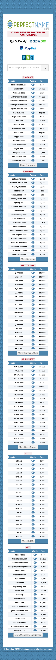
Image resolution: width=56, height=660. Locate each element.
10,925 (42, 145)
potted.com (19, 591)
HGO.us (19, 505)
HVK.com (19, 281)
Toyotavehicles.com (18, 109)
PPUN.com (18, 443)
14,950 (43, 579)
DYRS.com (18, 407)
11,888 (42, 153)
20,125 (43, 630)
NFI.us (19, 517)
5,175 (42, 183)
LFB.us (19, 513)
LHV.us (19, 533)
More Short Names (28, 447)
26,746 (42, 121)
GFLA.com (18, 379)
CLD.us (19, 473)
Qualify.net (18, 203)
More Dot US (28, 541)
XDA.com (19, 337)
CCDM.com (19, 383)
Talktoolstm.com (19, 255)
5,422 (42, 179)
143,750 (42, 105)
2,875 (42, 211)
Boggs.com (19, 137)
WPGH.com (19, 411)
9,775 (42, 85)
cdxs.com (20, 583)
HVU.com (19, 345)
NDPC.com (18, 423)
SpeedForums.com (19, 247)
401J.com (19, 403)
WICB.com (18, 431)
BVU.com (19, 301)
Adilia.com (18, 121)
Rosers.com (19, 191)
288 (42, 191)
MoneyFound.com (18, 199)
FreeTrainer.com (19, 145)
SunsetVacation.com (19, 231)
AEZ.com (19, 297)
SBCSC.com (19, 615)
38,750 (42, 419)
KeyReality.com (19, 587)
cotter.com (19, 603)
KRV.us (19, 481)
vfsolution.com (19, 575)
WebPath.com (19, 141)
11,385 (43, 627)
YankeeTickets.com (19, 607)
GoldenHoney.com (19, 215)
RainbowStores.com (19, 627)
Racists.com (19, 599)
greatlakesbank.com (20, 611)
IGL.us (19, 493)
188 (42, 195)
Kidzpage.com (19, 93)
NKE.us (19, 477)
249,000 (42, 273)
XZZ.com (19, 305)
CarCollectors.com (19, 251)
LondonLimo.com (18, 207)
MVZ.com (19, 309)
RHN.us (19, 509)
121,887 (42, 387)
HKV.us (19, 469)
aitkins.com (20, 571)
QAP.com (19, 293)
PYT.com (19, 317)
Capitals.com (18, 113)
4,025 (42, 129)
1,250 (42, 255)
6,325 (42, 93)
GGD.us (19, 465)
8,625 (43, 595)
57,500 (42, 125)
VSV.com (19, 329)
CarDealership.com (18, 101)
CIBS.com (18, 391)
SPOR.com (18, 133)
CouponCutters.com (18, 183)
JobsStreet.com (19, 161)
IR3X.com (19, 435)
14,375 (42, 375)
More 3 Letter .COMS (28, 353)
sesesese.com (19, 623)
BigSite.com (20, 579)
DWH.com (18, 313)
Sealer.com (19, 89)
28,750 (42, 89)
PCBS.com (18, 419)
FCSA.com (18, 375)
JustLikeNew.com (18, 157)
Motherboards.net (18, 85)
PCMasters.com (19, 223)
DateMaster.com (19, 179)
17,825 (42, 141)
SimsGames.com (18, 195)
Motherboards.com (19, 97)
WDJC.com (19, 427)
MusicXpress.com (19, 559)
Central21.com (19, 219)
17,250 (42, 101)
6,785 (42, 239)
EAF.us (19, 525)
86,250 (42, 97)
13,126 (42, 223)
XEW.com (19, 285)
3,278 (42, 247)
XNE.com (19, 321)
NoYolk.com (19, 211)
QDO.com (19, 325)
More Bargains (28, 259)
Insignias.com (19, 153)
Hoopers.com (20, 630)
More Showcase (28, 165)
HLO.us (19, 537)
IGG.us (19, 485)
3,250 (42, 461)
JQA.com (19, 289)
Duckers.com (18, 125)
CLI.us (19, 529)
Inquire (42, 113)
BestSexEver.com (19, 239)
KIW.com (19, 333)
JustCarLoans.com (19, 243)
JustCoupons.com (19, 235)
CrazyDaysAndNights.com (19, 567)
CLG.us (19, 489)
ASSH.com (18, 399)
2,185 (42, 187)
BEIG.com (18, 395)
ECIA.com (18, 387)
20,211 (43, 591)
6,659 (42, 207)
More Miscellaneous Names (28, 635)
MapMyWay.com (19, 187)
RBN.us (19, 521)
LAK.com (19, 341)
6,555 (42, 243)
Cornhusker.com (19, 227)
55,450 (43, 607)
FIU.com (18, 348)
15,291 (43, 583)
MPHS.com (18, 367)
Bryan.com (18, 149)
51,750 (43, 603)
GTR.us (19, 461)
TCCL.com (18, 371)
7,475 (42, 117)
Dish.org (19, 595)
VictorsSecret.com (20, 563)
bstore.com (20, 619)
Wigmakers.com (19, 117)
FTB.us (19, 497)
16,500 (42, 137)
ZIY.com (18, 277)
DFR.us (19, 501)
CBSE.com (18, 415)
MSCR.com (19, 439)
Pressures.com (18, 129)
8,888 (42, 109)
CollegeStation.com (18, 105)
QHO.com (19, 273)
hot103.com (20, 555)
